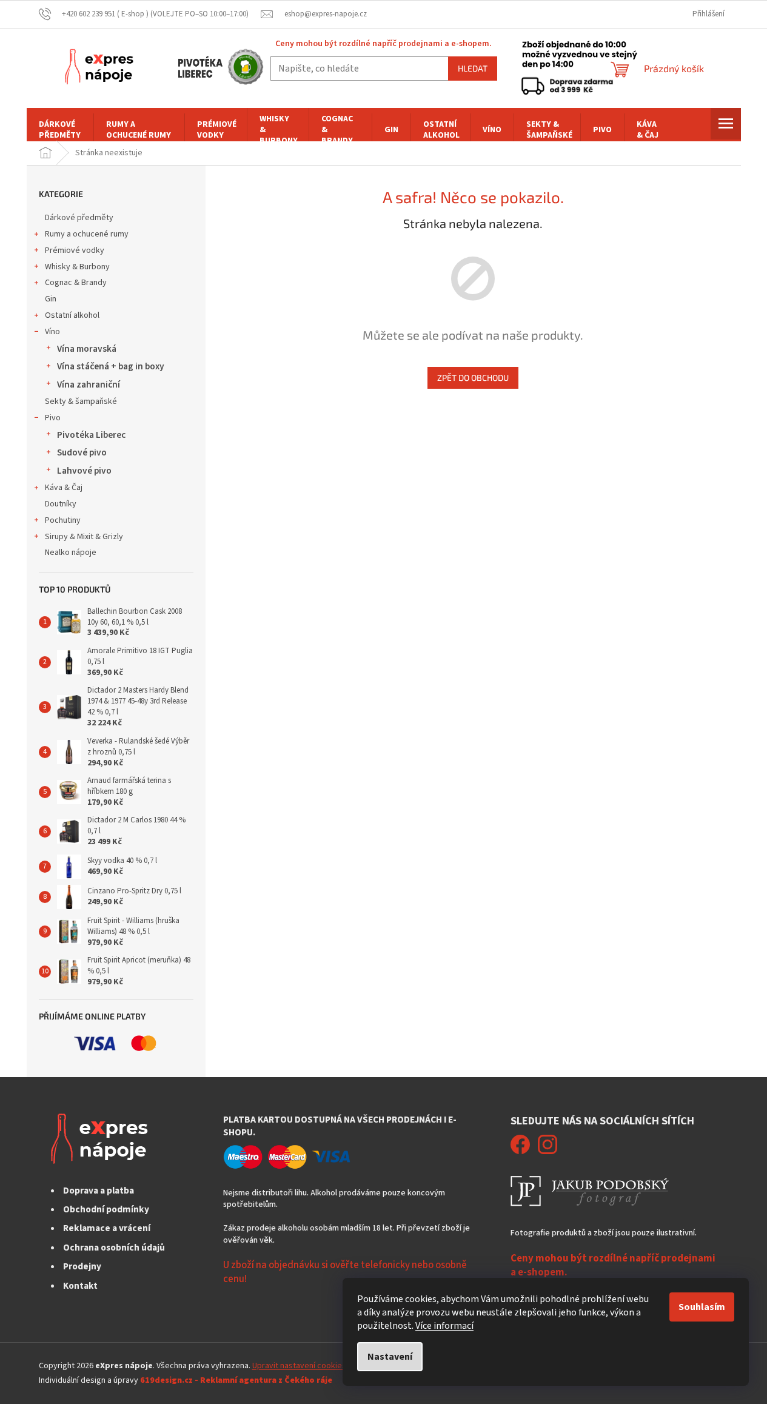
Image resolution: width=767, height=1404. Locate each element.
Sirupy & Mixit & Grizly (84, 537)
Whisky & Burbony (77, 267)
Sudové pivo (82, 452)
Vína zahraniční (88, 384)
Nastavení (389, 1356)
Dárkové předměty (79, 218)
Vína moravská (86, 348)
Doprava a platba (98, 1190)
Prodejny (82, 1266)
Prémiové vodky (74, 250)
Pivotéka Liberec (91, 435)
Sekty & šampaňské (81, 401)
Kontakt (80, 1285)
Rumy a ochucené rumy (87, 234)
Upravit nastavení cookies (299, 1366)
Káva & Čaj (63, 488)
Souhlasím (701, 1307)
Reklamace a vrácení (106, 1228)
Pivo (53, 418)
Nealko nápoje (70, 552)
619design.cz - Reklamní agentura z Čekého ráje (236, 1380)
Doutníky (60, 504)
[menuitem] (60, 129)
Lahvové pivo (84, 470)
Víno (52, 332)
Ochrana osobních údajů (114, 1247)
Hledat (472, 68)
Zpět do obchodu (473, 377)
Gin (50, 299)
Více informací (444, 1325)
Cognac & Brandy (76, 283)
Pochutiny (63, 520)
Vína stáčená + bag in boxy (110, 366)
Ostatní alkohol (72, 315)
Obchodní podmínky (106, 1209)
